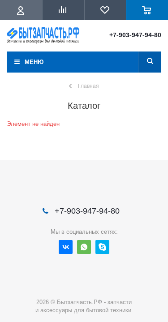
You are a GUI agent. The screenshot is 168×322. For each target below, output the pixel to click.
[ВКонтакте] (66, 247)
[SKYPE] (102, 247)
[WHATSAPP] (84, 247)
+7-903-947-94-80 (135, 35)
